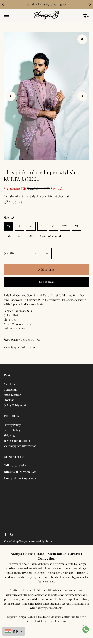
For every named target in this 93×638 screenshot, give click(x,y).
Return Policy (12, 430)
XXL (64, 226)
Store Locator (12, 394)
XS (8, 226)
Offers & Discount (15, 405)
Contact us (10, 389)
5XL (20, 236)
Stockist (9, 400)
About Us (9, 384)
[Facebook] (5, 534)
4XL (8, 236)
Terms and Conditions (17, 440)
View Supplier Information (20, 347)
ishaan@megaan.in (24, 478)
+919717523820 (27, 471)
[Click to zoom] (82, 39)
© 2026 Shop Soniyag (16, 541)
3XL (76, 226)
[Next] (90, 4)
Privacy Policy (12, 425)
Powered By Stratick (42, 541)
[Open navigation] (17, 15)
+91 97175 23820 (56, 4)
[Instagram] (11, 534)
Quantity (9, 253)
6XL (31, 236)
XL (53, 226)
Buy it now (46, 282)
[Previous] (3, 4)
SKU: (7, 339)
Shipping (35, 196)
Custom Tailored (50, 236)
